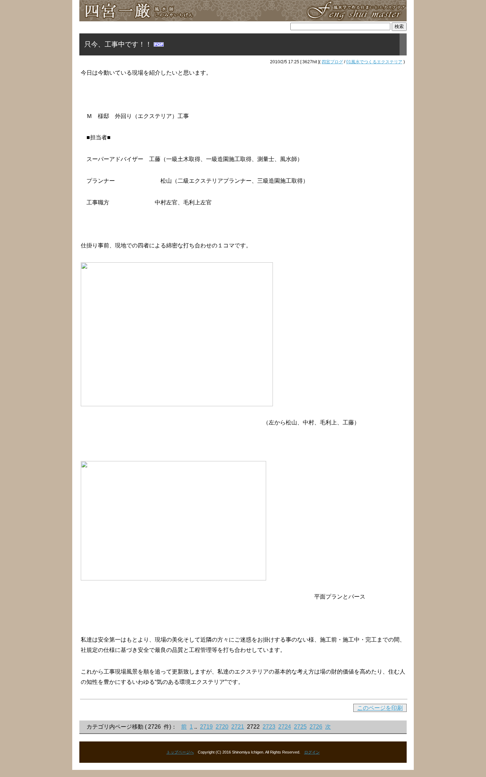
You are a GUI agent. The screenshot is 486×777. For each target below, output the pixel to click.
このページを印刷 (380, 708)
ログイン (312, 752)
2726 (316, 727)
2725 (300, 727)
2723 (269, 727)
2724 (284, 727)
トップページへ (180, 752)
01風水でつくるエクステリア (374, 61)
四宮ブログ (332, 61)
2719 (206, 727)
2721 (237, 727)
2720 (222, 727)
